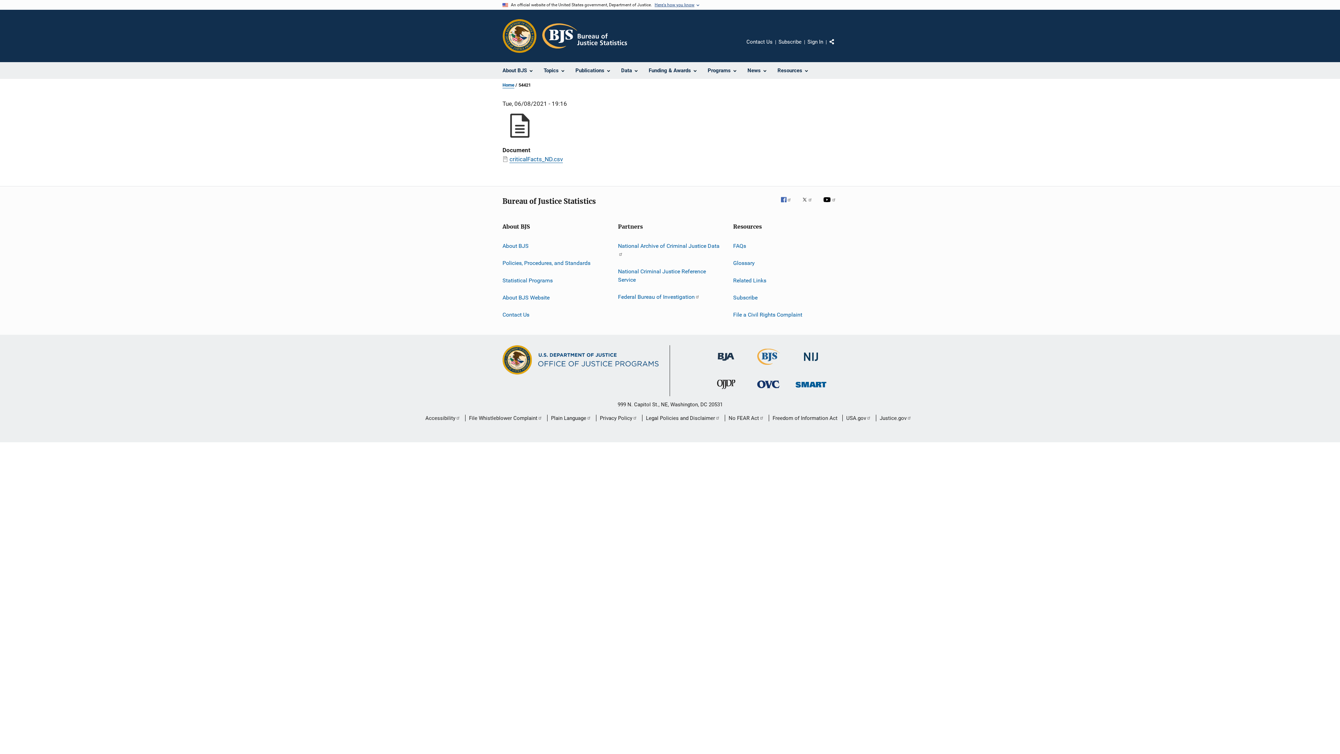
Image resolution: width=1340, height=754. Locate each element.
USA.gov (856, 418)
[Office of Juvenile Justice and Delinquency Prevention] (726, 390)
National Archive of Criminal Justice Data (669, 246)
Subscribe (790, 42)
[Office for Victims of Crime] (768, 389)
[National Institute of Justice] (811, 362)
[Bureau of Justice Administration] (726, 362)
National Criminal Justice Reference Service (662, 275)
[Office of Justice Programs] (519, 36)
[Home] (584, 36)
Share (837, 47)
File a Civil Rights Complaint (767, 314)
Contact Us (759, 42)
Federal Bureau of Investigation (656, 297)
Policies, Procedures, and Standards (546, 263)
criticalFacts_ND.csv (536, 159)
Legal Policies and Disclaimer (680, 418)
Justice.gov (893, 418)
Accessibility (440, 418)
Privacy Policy (616, 418)
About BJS (515, 246)
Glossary (744, 263)
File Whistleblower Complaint (503, 418)
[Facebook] (788, 204)
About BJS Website (526, 297)
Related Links (749, 280)
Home (508, 85)
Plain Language (568, 418)
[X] (809, 204)
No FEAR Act (744, 418)
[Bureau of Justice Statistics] (768, 366)
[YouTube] (830, 204)
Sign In (815, 42)
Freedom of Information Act (805, 418)
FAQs (739, 246)
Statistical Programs (527, 280)
